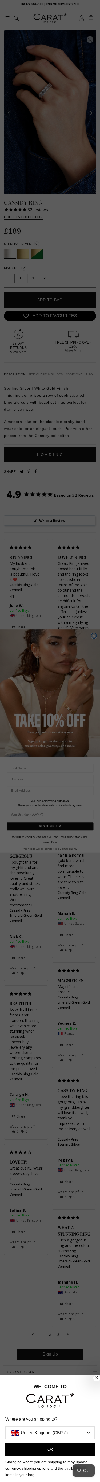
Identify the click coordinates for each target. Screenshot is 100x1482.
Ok (50, 1449)
